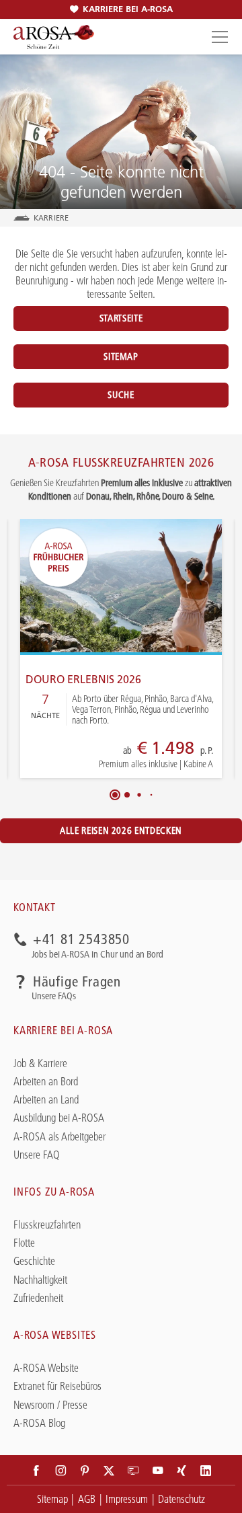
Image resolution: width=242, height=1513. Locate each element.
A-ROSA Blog (39, 1423)
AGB (86, 1499)
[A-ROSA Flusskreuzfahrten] (53, 37)
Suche (121, 395)
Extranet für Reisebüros (57, 1386)
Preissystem (113, 756)
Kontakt (34, 907)
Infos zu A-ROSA (54, 1191)
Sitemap (121, 356)
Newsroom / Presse (50, 1405)
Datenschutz (181, 1499)
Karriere (51, 218)
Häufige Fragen (77, 982)
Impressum (127, 1499)
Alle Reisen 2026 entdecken (121, 830)
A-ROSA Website (46, 1368)
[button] (115, 795)
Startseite (121, 318)
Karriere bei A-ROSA (128, 8)
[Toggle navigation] (218, 36)
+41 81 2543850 (81, 939)
